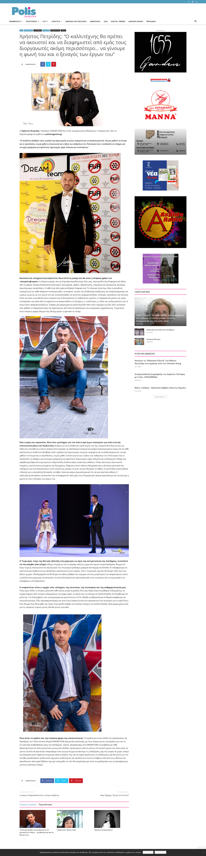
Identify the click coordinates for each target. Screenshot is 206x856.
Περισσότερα (45, 804)
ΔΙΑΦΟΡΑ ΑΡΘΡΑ (136, 21)
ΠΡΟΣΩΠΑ (46, 30)
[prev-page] (21, 839)
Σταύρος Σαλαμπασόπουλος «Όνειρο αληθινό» (39, 795)
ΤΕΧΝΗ (63, 30)
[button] (195, 21)
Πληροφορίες (160, 852)
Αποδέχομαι (148, 852)
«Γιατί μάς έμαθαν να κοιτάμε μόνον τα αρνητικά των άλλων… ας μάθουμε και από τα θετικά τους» (37, 832)
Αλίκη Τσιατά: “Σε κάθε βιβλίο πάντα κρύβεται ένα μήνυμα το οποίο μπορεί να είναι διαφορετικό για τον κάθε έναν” (160, 318)
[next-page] (24, 839)
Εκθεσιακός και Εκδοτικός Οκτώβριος (161, 330)
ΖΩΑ (106, 21)
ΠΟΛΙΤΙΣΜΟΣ (31, 21)
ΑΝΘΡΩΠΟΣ (95, 21)
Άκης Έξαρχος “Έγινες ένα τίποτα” (114, 795)
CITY (44, 21)
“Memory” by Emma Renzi (103, 830)
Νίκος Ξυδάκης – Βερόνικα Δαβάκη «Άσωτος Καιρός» (160, 387)
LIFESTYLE (56, 21)
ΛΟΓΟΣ (60, 827)
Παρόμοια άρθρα (28, 804)
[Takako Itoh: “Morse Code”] (74, 819)
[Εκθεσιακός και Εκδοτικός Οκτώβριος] (139, 332)
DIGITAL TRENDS (118, 21)
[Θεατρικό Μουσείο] (139, 341)
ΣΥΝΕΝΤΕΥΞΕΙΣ (55, 30)
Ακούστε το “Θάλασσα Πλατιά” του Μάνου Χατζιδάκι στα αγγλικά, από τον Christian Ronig (158, 362)
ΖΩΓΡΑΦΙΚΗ (37, 30)
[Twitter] (196, 1)
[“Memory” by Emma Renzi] (111, 819)
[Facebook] (189, 1)
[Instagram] (192, 1)
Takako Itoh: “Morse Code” (66, 830)
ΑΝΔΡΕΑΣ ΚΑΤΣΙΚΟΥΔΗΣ (76, 21)
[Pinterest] (53, 64)
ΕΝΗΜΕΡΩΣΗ (15, 21)
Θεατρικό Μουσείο (153, 339)
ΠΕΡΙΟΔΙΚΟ (151, 21)
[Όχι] (203, 852)
